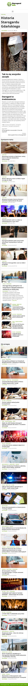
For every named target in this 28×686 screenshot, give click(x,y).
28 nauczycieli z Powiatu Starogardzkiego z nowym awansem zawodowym (14, 562)
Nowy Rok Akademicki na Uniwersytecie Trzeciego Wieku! (14, 498)
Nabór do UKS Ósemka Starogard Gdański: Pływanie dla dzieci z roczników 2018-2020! (6, 325)
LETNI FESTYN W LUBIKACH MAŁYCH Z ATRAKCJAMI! (6, 334)
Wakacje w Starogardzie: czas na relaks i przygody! (14, 254)
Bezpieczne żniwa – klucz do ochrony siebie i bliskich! (14, 624)
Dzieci (13, 321)
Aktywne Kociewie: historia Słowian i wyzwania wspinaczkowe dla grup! (14, 190)
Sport (13, 322)
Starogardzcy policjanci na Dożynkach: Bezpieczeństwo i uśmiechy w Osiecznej (14, 276)
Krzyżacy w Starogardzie (10, 124)
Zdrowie (17, 464)
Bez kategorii (5, 505)
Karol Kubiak (4, 30)
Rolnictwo (12, 631)
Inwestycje (19, 304)
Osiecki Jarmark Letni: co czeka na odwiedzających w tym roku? (14, 211)
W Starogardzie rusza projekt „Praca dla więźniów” (12, 130)
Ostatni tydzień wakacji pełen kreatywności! (6, 316)
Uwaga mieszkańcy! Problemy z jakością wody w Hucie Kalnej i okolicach (14, 457)
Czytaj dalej (14, 300)
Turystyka (3, 14)
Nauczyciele (9, 569)
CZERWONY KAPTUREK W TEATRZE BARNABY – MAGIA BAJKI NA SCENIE (14, 584)
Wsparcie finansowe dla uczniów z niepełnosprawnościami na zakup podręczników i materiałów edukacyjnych (14, 540)
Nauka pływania (19, 321)
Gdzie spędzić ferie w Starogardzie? (17, 134)
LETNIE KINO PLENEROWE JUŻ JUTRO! (14, 605)
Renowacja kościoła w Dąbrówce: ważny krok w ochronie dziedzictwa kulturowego (14, 147)
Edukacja (14, 304)
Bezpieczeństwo (5, 464)
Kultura (14, 314)
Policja (3, 359)
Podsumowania (15, 305)
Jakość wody (12, 464)
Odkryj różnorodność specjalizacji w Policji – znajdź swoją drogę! (14, 478)
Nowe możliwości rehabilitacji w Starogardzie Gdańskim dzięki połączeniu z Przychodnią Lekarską (14, 645)
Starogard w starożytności (14, 126)
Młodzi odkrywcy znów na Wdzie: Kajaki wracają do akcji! (14, 170)
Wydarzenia (19, 314)
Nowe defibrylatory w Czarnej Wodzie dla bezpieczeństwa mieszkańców (14, 519)
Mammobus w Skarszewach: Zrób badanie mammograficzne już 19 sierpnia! (14, 667)
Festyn (3, 443)
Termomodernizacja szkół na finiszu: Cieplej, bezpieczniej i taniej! (6, 307)
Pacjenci (4, 674)
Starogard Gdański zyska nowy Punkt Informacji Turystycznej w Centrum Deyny (14, 232)
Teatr (7, 591)
